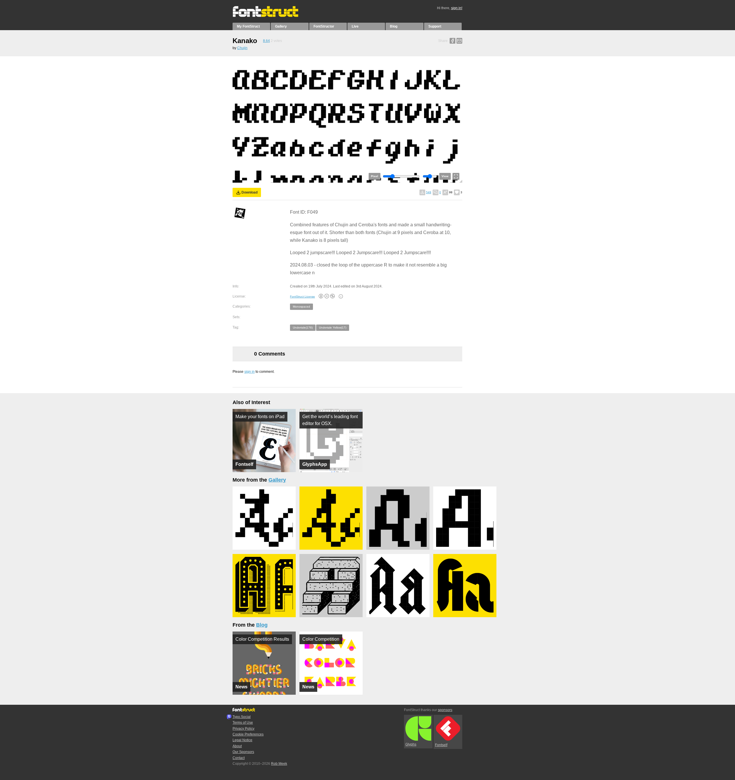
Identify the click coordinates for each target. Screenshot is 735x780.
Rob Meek (279, 764)
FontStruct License (302, 296)
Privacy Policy (243, 729)
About (237, 746)
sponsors (445, 710)
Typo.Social (242, 717)
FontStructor (324, 26)
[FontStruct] (271, 16)
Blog (393, 26)
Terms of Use (243, 723)
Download (249, 192)
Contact (239, 758)
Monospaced (301, 306)
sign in (249, 372)
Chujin (242, 48)
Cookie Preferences (248, 734)
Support (434, 26)
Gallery (281, 26)
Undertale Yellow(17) (332, 327)
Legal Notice (242, 740)
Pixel (374, 176)
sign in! (456, 8)
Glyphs (410, 744)
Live (355, 26)
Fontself (441, 745)
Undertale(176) (303, 327)
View (445, 176)
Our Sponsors (243, 752)
